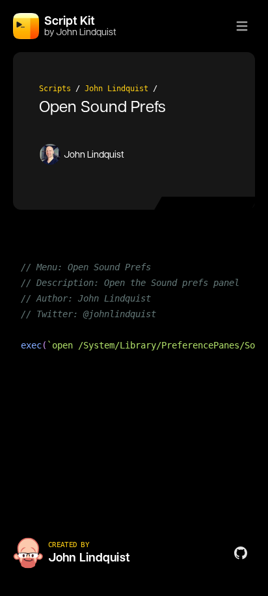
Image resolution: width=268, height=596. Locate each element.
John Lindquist (116, 88)
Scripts (55, 88)
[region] (134, 313)
